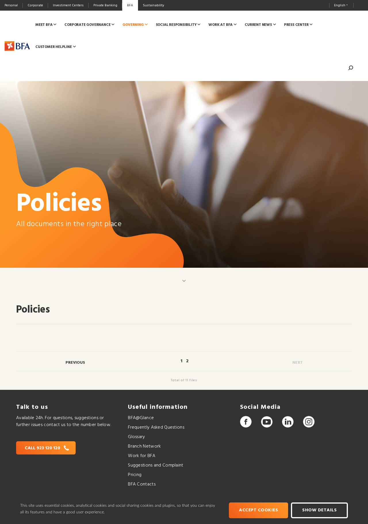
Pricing (134, 475)
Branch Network (144, 446)
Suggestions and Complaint (155, 465)
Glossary (136, 437)
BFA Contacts (141, 484)
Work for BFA (141, 456)
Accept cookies (258, 510)
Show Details (319, 510)
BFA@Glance (141, 418)
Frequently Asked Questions (156, 427)
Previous (75, 362)
